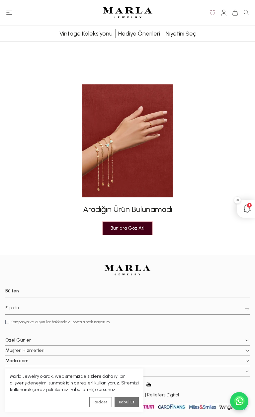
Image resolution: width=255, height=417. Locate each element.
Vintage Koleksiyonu (86, 33)
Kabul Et (126, 402)
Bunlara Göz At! (127, 228)
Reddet (101, 402)
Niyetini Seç (181, 33)
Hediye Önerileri (139, 33)
